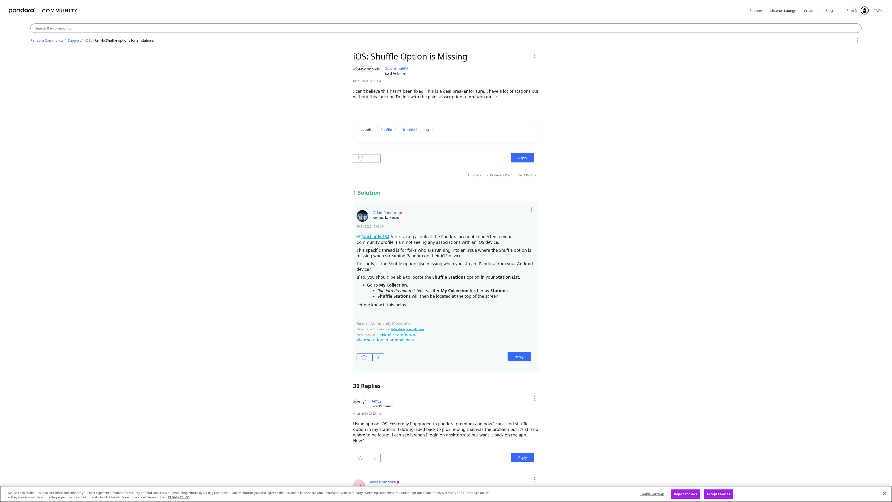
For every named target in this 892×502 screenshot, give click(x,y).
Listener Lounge (783, 10)
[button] (534, 55)
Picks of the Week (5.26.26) (398, 335)
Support (756, 10)
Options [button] (857, 40)
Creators (810, 10)
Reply (522, 157)
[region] (446, 494)
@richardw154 (375, 236)
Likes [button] (361, 158)
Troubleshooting (416, 129)
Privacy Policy (178, 497)
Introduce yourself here (407, 329)
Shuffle (386, 129)
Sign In (852, 10)
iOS (87, 40)
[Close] (884, 493)
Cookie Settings (652, 494)
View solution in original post (385, 340)
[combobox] (446, 28)
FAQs (878, 10)
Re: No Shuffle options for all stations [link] (124, 40)
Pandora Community (43, 10)
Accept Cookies (718, 494)
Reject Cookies (685, 494)
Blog (829, 10)
